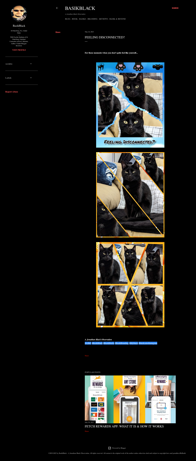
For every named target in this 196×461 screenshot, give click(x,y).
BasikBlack (80, 8)
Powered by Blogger (119, 448)
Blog (67, 18)
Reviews (103, 18)
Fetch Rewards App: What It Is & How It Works (124, 426)
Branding (93, 18)
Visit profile (19, 49)
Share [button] (57, 32)
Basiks (82, 18)
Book (75, 18)
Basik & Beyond (117, 18)
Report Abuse (11, 91)
